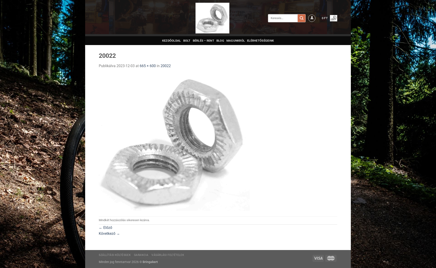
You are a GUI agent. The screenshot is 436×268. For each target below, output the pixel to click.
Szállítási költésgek (115, 255)
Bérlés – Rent (203, 40)
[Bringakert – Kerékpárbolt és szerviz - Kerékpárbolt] (213, 18)
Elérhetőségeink (260, 40)
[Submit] (301, 18)
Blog (220, 40)
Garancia (141, 255)
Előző (105, 227)
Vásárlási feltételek (167, 255)
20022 (166, 66)
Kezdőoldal (171, 40)
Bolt (187, 40)
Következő (109, 233)
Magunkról (235, 40)
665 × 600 (148, 66)
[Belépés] (311, 18)
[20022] (174, 142)
